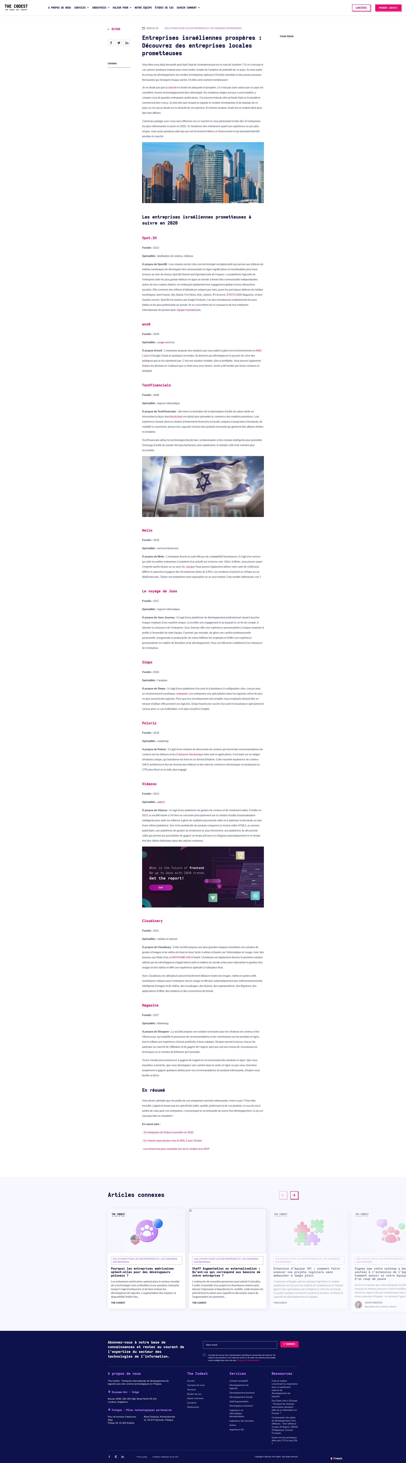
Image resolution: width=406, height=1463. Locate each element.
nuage (160, 342)
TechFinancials (156, 385)
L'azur (145, 355)
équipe (181, 310)
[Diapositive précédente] (283, 1195)
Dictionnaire (193, 1407)
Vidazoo (149, 784)
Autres (232, 1425)
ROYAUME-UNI (181, 957)
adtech (161, 802)
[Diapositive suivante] (294, 1195)
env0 (146, 324)
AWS (258, 350)
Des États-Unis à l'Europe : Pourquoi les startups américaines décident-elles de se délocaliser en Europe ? (284, 1406)
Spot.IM (149, 238)
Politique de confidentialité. (248, 1360)
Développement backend (242, 1392)
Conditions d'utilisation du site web (165, 1457)
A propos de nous (196, 1385)
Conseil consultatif (238, 1381)
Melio (147, 530)
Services (191, 1389)
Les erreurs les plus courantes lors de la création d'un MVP (177, 1149)
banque (190, 566)
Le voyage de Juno (159, 591)
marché (172, 87)
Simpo (147, 662)
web (208, 274)
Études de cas (194, 1394)
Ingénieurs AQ (236, 1429)
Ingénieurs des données (241, 1421)
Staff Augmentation (239, 1401)
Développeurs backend (241, 1405)
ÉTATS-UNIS (234, 294)
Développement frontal (240, 1397)
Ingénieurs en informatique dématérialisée (236, 1413)
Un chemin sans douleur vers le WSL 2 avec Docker (173, 1140)
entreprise (182, 693)
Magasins (150, 1005)
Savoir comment (195, 1398)
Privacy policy (142, 1457)
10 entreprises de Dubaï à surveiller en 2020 (168, 1132)
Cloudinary (152, 921)
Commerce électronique (189, 754)
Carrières (191, 1402)
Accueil (190, 1381)
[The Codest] (16, 9)
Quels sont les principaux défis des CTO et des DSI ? (284, 1440)
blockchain (176, 416)
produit (192, 310)
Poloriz (149, 723)
